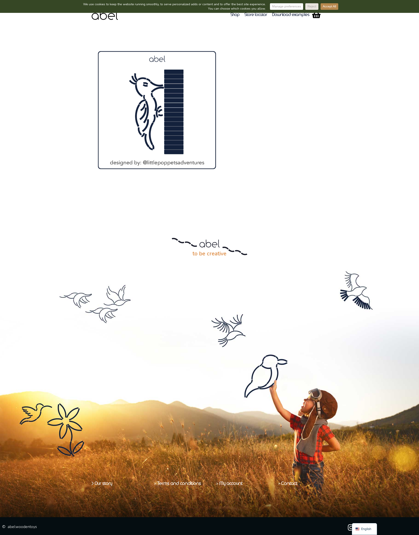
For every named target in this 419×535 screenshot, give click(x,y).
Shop (235, 14)
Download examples (291, 14)
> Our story (102, 483)
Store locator (256, 14)
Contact (290, 483)
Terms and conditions (179, 483)
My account (231, 483)
